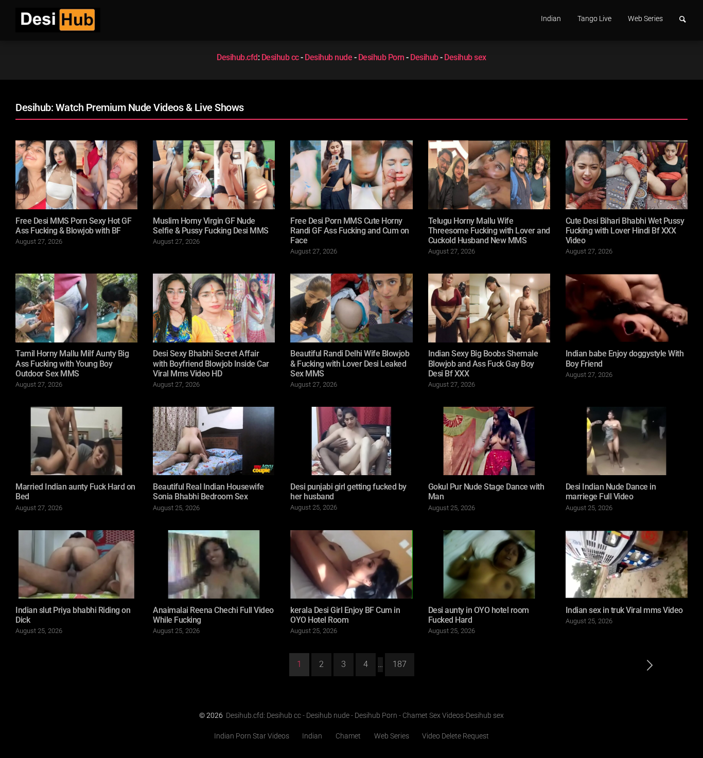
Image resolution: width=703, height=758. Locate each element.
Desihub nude (328, 57)
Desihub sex (465, 57)
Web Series (645, 18)
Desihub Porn (381, 57)
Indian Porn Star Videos (251, 736)
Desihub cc (280, 57)
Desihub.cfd (237, 57)
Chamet (348, 736)
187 (400, 664)
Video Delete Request (455, 736)
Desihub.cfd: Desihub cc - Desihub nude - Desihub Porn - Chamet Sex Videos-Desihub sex (365, 715)
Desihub (424, 57)
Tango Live (594, 18)
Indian (551, 18)
